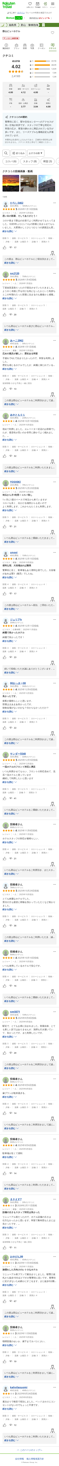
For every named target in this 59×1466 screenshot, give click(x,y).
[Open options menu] (54, 203)
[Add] (52, 32)
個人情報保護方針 (35, 1459)
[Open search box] (6, 153)
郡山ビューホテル (11, 31)
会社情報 (19, 1459)
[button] (11, 183)
